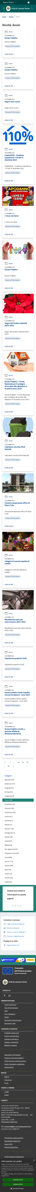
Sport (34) (8, 869)
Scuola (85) (8, 857)
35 (27, 762)
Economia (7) (9, 820)
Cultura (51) (8, 816)
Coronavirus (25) (10, 812)
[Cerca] (32, 8)
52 (8, 766)
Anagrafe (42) (9, 788)
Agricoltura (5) (9, 780)
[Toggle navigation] (4, 8)
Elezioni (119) (9, 829)
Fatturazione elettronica (9, 1122)
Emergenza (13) (10, 833)
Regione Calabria (8, 2)
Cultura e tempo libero (11, 1036)
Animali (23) (9, 792)
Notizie (11, 32)
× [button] (34, 1160)
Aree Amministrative (11, 1008)
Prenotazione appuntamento (13, 1138)
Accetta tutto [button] (18, 1180)
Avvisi (6, 1083)
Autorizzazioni (9, 1067)
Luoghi (6, 1092)
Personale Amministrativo (12, 1020)
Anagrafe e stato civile (11, 1033)
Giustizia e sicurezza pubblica (13, 1058)
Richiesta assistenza (11, 1147)
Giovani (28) (8, 837)
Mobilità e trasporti (10, 1045)
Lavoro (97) (8, 841)
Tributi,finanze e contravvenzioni (15, 1061)
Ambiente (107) (10, 784)
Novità (11, 17)
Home (4, 17)
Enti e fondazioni (9, 1014)
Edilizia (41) (8, 824)
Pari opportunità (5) (11, 849)
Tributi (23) (8, 874)
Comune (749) (9, 808)
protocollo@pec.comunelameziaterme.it (17, 1126)
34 (23, 762)
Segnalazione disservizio (12, 1141)
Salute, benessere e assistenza (14, 1064)
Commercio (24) (10, 804)
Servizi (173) (9, 861)
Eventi (6, 1095)
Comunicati (8, 1080)
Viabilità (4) (8, 882)
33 (18, 762)
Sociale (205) (9, 865)
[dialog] (18, 1175)
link (8, 1176)
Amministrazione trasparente (14, 1157)
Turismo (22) (9, 878)
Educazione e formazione (12, 1055)
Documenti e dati (10, 1023)
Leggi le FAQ (8, 1144)
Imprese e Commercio (11, 1039)
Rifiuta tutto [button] (18, 1184)
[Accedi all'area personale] (28, 2)
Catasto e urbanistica (11, 1042)
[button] (18, 1188)
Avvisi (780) (8, 800)
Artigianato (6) (9, 796)
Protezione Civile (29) (12, 853)
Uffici (6, 1011)
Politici (6, 1017)
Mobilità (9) (8, 845)
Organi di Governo (10, 1005)
